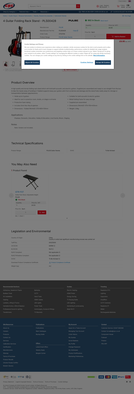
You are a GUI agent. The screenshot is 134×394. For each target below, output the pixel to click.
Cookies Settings (87, 62)
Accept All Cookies (103, 62)
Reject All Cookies (32, 62)
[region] (67, 54)
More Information (99, 55)
